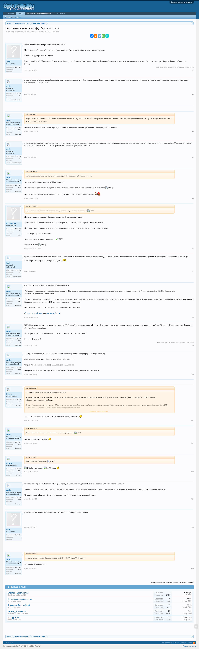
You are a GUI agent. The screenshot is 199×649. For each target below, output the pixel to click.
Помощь (176, 643)
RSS (194, 643)
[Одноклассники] (95, 36)
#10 (192, 374)
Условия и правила (189, 646)
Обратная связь (166, 643)
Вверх (189, 643)
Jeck (48, 32)
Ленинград (18, 134)
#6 (193, 249)
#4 (193, 157)
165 (20, 231)
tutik (8, 86)
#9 (193, 345)
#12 (192, 443)
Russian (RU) (8, 643)
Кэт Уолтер (11, 223)
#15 (192, 527)
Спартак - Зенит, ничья (18, 593)
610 (20, 95)
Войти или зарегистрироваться (181, 2)
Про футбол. (13, 617)
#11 (192, 420)
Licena (9, 394)
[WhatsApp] (103, 36)
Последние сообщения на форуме (39, 13)
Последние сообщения (13, 17)
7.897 (19, 130)
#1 (193, 70)
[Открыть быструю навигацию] (192, 23)
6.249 (19, 402)
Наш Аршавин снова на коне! (21, 599)
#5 (193, 198)
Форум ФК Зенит (22, 32)
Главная (11, 13)
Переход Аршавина (16, 611)
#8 (193, 317)
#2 (193, 95)
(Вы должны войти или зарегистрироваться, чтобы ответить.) (172, 582)
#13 (192, 472)
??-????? (18, 406)
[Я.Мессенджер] (107, 36)
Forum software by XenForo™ (22, 646)
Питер (19, 235)
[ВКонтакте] (92, 36)
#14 (192, 499)
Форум (20, 13)
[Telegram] (99, 36)
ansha (8, 121)
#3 (193, 131)
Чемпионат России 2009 (18, 605)
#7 (193, 271)
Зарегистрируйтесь (33, 313)
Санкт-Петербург (16, 100)
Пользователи (60, 13)
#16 (192, 568)
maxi (8, 530)
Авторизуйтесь (53, 313)
